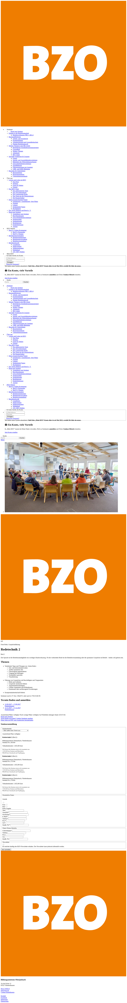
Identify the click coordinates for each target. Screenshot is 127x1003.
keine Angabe (6, 808)
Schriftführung (17, 165)
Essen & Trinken (18, 185)
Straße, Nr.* (6, 825)
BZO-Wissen (10, 385)
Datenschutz (5, 1001)
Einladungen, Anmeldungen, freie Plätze (25, 201)
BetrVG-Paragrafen (19, 232)
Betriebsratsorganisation (16, 236)
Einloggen (10, 262)
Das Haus (16, 182)
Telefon (4, 833)
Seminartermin (7, 728)
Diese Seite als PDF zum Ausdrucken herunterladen (17, 720)
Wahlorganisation (18, 248)
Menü (2, 440)
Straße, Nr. (5, 839)
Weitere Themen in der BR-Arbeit (19, 146)
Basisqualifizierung (15, 137)
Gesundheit (16, 149)
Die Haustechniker (18, 198)
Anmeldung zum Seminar (21, 214)
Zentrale (15, 203)
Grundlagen (16, 244)
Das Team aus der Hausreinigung (23, 196)
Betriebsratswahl (14, 243)
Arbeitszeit (16, 153)
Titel (3, 810)
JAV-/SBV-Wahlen (19, 252)
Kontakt (3, 996)
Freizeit (15, 187)
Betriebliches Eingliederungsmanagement (26, 147)
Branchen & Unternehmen (17, 171)
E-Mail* (5, 816)
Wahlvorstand (17, 246)
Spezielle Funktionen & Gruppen (19, 156)
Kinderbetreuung (18, 225)
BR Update (16, 155)
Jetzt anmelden (6, 849)
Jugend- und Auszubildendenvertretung (25, 160)
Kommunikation (18, 140)
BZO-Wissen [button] (10, 228)
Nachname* (6, 814)
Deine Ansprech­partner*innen (18, 200)
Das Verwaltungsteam (19, 192)
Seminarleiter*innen (19, 207)
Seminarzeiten (17, 219)
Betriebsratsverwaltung (20, 239)
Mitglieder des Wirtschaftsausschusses (24, 162)
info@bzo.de (5, 990)
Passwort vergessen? (12, 264)
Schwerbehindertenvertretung (22, 164)
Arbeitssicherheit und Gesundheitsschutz (25, 142)
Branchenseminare (18, 174)
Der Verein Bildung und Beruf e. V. (20, 210)
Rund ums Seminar (16, 131)
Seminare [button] (9, 129)
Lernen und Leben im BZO (17, 180)
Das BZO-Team (14, 189)
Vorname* (5, 812)
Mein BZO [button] (10, 254)
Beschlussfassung (18, 216)
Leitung (15, 205)
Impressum (4, 999)
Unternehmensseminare (20, 176)
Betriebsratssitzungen (19, 237)
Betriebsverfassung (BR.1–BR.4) (23, 135)
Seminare (9, 286)
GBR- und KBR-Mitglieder (21, 169)
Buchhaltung (17, 208)
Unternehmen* (7, 830)
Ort (3, 837)
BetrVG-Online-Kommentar (17, 230)
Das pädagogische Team (20, 191)
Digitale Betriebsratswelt (20, 144)
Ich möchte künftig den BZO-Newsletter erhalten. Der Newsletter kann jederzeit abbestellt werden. (33, 846)
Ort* (3, 823)
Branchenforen (17, 172)
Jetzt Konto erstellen (11, 278)
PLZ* (4, 821)
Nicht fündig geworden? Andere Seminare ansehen (17, 718)
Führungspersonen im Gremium (23, 167)
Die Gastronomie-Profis (20, 194)
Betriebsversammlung (19, 241)
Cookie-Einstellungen (7, 992)
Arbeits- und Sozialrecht (20, 138)
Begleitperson (17, 223)
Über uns (9, 334)
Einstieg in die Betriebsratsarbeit (19, 133)
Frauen (15, 158)
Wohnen (15, 183)
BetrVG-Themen (18, 234)
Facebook (4, 998)
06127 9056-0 (5, 989)
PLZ (3, 835)
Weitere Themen (18, 151)
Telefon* (5, 819)
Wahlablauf (16, 250)
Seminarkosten (17, 221)
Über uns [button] (9, 178)
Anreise (15, 226)
